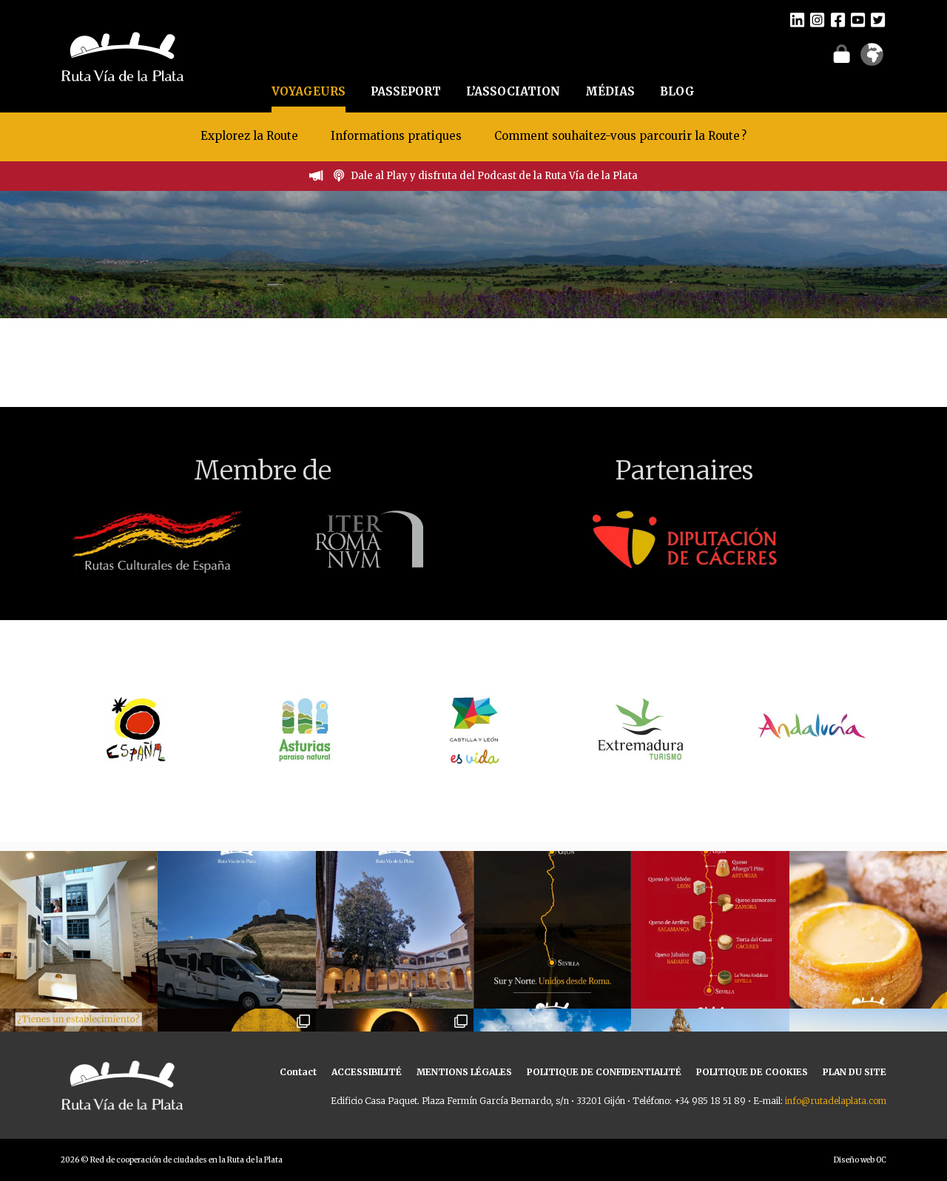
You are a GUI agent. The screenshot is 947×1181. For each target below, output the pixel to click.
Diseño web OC (860, 1160)
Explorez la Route (249, 136)
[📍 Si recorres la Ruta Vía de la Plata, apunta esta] (868, 930)
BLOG (677, 91)
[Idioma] (872, 59)
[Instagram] (817, 19)
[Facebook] (838, 19)
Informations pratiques (398, 136)
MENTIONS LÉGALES (464, 1071)
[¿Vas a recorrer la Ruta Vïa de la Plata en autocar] (236, 930)
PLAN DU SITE (854, 1071)
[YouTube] (858, 19)
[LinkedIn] (797, 19)
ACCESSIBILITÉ (366, 1071)
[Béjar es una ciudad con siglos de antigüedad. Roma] (395, 930)
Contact (298, 1071)
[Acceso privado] (841, 53)
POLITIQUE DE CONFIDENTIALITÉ (604, 1071)
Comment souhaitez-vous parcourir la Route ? (620, 136)
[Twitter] (878, 19)
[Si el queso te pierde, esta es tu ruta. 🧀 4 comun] (710, 930)
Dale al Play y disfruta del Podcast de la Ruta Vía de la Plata (494, 175)
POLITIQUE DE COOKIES (752, 1071)
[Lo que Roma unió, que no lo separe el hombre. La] (552, 930)
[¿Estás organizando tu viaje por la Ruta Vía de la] (79, 930)
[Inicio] (122, 55)
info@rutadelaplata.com (835, 1100)
